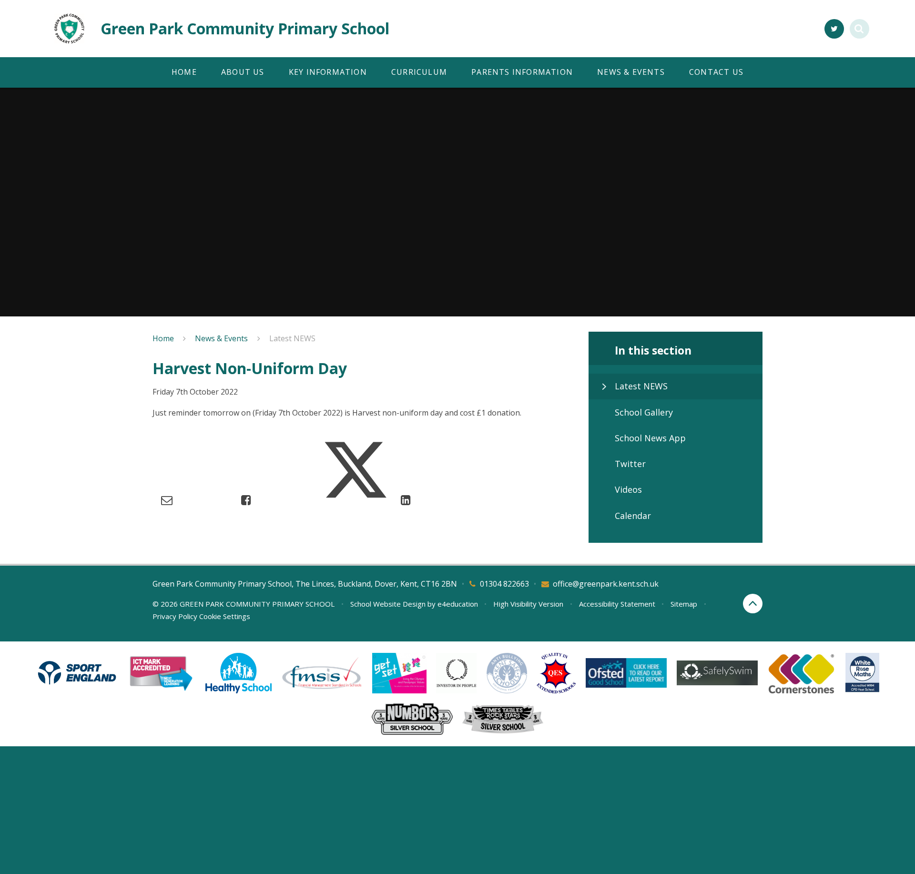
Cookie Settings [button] (224, 616)
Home (163, 338)
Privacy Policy (174, 616)
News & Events (221, 338)
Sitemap (684, 604)
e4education (457, 604)
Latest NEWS (292, 338)
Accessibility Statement (617, 604)
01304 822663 (504, 584)
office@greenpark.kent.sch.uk (606, 584)
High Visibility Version (528, 604)
